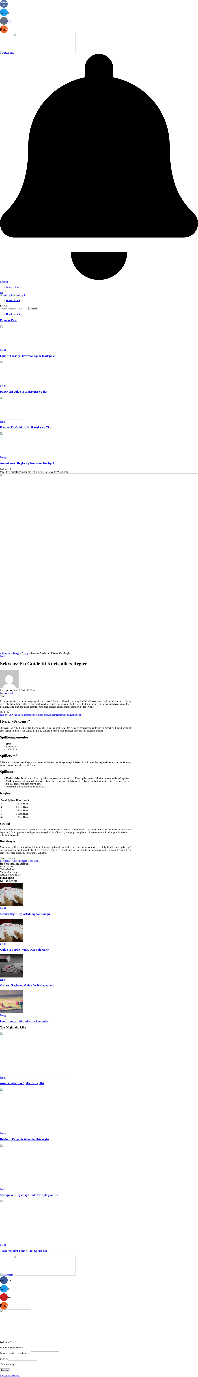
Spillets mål (42, 714)
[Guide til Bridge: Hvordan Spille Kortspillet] (11, 347)
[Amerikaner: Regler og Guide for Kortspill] (11, 454)
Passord (4, 1358)
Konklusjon (76, 714)
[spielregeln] (13, 295)
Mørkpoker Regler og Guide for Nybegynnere (29, 1195)
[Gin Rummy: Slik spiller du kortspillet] (11, 1012)
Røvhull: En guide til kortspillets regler (24, 1139)
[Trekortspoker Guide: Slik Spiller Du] (32, 1242)
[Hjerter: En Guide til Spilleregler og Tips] (11, 418)
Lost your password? (10, 1375)
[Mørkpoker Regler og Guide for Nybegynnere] (31, 1186)
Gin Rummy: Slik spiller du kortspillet (24, 1021)
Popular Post (8, 320)
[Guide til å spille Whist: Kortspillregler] (11, 941)
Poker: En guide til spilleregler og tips (23, 391)
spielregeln (9, 693)
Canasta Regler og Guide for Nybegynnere (27, 985)
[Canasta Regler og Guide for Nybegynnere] (11, 976)
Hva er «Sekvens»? (9, 714)
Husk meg (8, 1364)
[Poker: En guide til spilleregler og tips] (11, 383)
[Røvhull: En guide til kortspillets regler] (32, 1130)
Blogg (3, 350)
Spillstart (52, 714)
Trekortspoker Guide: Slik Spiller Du (23, 1250)
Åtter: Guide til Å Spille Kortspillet (22, 1083)
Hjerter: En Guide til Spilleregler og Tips (26, 427)
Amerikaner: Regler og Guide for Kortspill (27, 463)
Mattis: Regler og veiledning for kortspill (25, 914)
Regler (59, 714)
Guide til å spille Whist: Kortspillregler (24, 949)
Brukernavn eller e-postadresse (15, 1353)
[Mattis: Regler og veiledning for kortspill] (11, 905)
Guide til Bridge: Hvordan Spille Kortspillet (27, 355)
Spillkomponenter (27, 714)
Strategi (66, 714)
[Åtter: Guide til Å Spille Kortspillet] (32, 1074)
